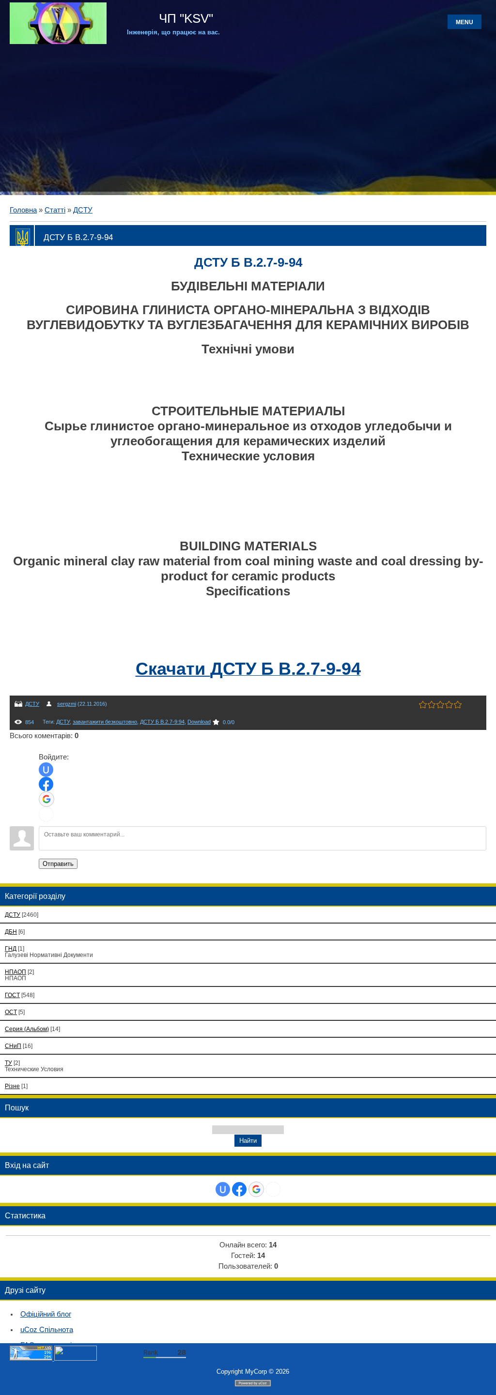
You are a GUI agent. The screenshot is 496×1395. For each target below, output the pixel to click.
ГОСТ (12, 995)
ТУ (8, 1063)
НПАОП (15, 972)
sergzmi (66, 704)
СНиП (13, 1046)
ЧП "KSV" (184, 18)
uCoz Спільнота (46, 1330)
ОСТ (11, 1012)
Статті (55, 210)
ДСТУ (83, 210)
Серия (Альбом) (27, 1029)
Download (199, 722)
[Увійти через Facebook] (46, 784)
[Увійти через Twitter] (46, 814)
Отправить (58, 863)
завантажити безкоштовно (105, 722)
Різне (12, 1086)
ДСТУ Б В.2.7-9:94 (162, 722)
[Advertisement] (248, 116)
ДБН (11, 931)
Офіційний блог (45, 1314)
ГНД (10, 948)
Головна (23, 210)
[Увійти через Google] (46, 799)
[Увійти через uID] (46, 769)
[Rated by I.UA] (75, 1358)
